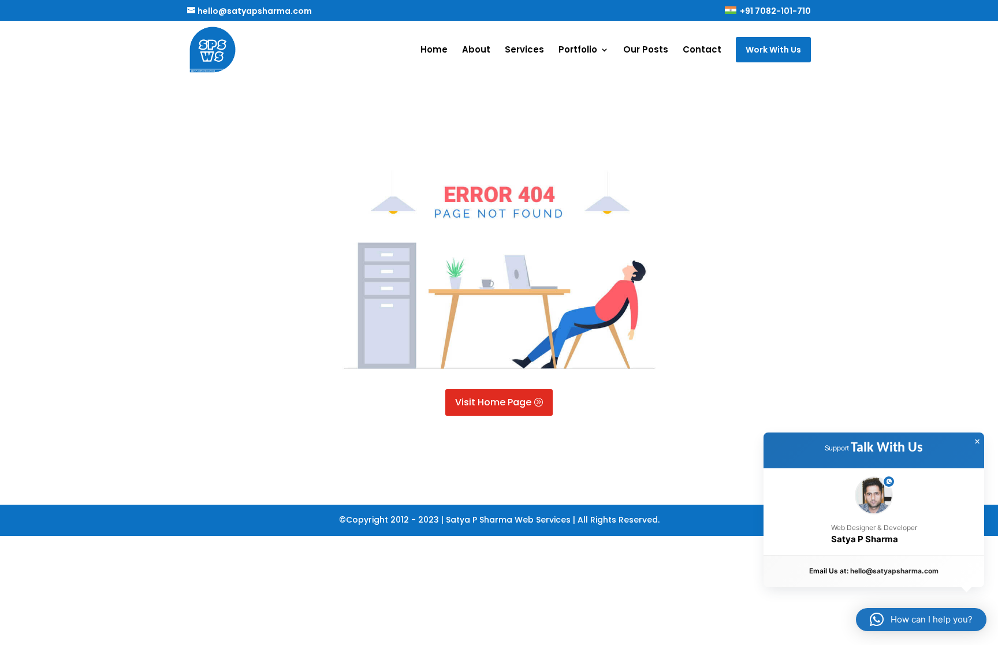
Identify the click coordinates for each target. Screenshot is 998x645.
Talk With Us (887, 448)
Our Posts (645, 50)
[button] (874, 511)
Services (524, 50)
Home (434, 50)
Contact (702, 50)
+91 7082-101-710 (774, 11)
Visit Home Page (493, 402)
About (476, 50)
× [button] (977, 442)
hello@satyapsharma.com (894, 570)
